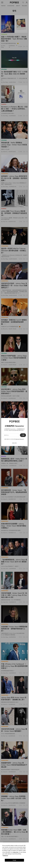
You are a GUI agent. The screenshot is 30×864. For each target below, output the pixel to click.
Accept (14, 860)
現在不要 (14, 443)
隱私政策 (22, 439)
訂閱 (23, 435)
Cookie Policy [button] (15, 852)
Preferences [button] (5, 855)
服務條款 (17, 439)
